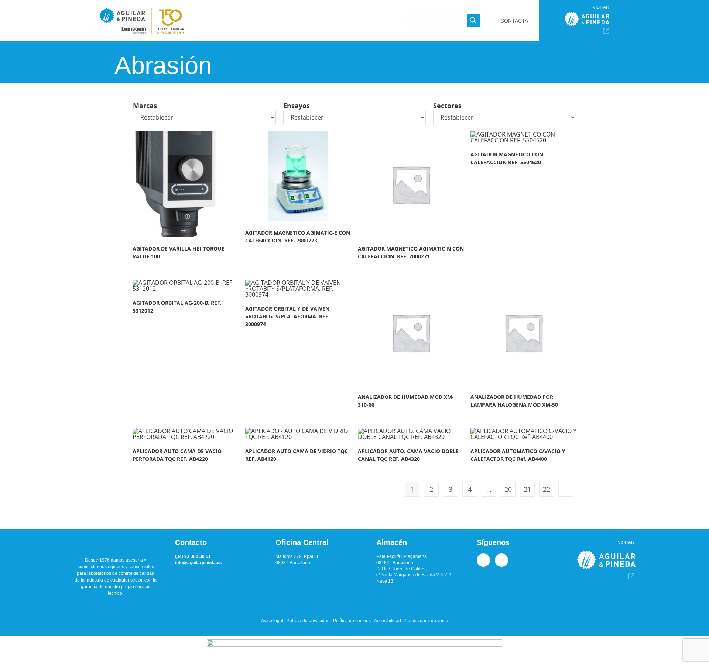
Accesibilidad (387, 620)
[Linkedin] (483, 560)
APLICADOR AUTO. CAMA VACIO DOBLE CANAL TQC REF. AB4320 (408, 455)
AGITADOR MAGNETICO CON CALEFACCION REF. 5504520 (506, 158)
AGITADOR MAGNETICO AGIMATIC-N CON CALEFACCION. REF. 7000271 (411, 252)
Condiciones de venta (426, 620)
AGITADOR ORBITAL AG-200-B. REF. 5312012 (177, 306)
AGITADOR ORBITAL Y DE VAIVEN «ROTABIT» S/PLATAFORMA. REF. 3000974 (287, 316)
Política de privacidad (308, 620)
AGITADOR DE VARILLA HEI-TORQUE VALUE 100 (179, 252)
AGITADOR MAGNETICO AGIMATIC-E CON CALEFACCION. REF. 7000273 (297, 236)
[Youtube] (501, 560)
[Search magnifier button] (473, 20)
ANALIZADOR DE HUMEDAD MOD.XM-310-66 (406, 400)
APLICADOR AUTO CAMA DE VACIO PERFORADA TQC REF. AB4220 (177, 455)
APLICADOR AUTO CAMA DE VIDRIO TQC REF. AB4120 (296, 455)
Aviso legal (272, 620)
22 (546, 489)
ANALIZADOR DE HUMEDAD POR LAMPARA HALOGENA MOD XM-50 (514, 400)
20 (508, 489)
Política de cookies (352, 620)
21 (527, 489)
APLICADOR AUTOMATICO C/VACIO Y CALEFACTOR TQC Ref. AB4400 (517, 455)
